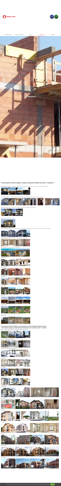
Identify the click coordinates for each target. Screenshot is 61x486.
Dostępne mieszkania (19, 34)
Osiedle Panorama (8, 34)
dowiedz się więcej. (46, 484)
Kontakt (52, 34)
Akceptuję (52, 484)
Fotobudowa (41, 34)
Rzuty (30, 34)
